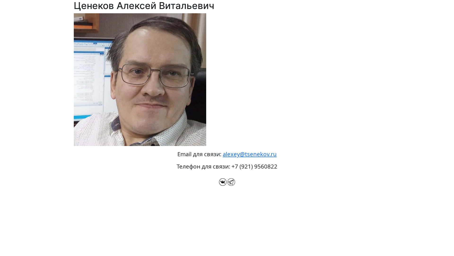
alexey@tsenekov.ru (250, 154)
